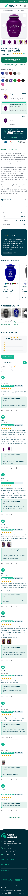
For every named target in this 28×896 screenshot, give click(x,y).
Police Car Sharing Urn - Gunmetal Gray (6, 80)
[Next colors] (17, 283)
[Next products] (25, 282)
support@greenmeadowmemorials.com (14, 855)
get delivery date (18, 133)
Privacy (3, 887)
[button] (6, 284)
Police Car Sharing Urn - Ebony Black (14, 73)
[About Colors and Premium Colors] (12, 70)
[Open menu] (2, 6)
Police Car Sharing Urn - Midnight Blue (2, 80)
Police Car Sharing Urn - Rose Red (10, 73)
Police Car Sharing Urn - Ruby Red (19, 80)
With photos (6, 367)
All (24, 362)
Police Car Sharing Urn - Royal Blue (2, 73)
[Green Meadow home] (9, 5)
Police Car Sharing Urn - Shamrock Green (14, 80)
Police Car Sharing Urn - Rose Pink (2, 84)
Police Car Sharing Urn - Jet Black (23, 80)
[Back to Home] (2, 10)
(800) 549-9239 (8, 848)
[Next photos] (25, 312)
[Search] (16, 6)
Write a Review (7, 357)
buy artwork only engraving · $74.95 (13, 64)
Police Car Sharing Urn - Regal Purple (6, 73)
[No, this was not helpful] (16, 410)
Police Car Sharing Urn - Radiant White (19, 73)
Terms (6, 887)
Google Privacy (17, 890)
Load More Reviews (14, 817)
